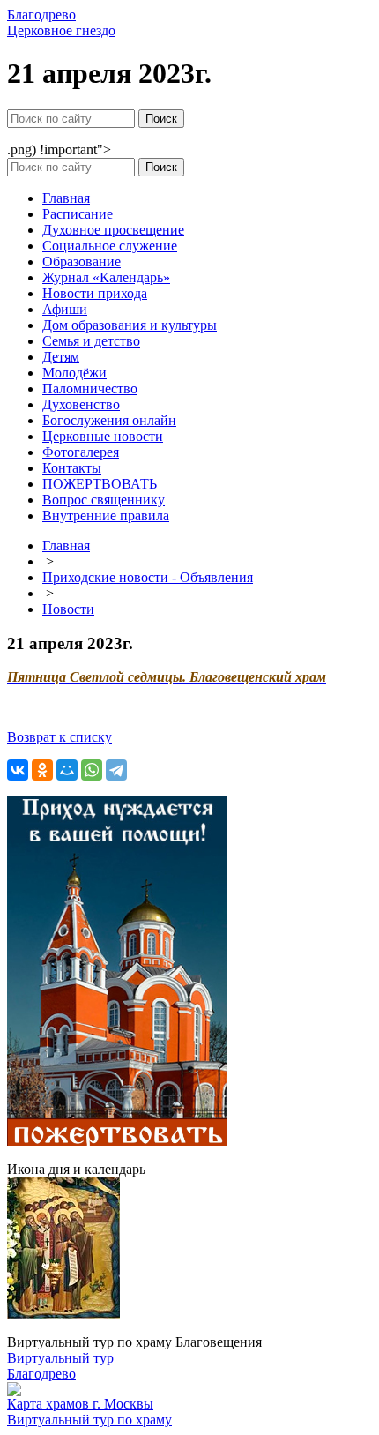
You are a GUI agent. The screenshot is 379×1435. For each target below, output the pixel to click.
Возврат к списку (59, 736)
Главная (66, 198)
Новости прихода (94, 293)
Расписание (77, 213)
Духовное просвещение (113, 229)
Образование (81, 261)
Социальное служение (109, 245)
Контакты (71, 467)
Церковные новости (102, 436)
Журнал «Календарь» (106, 277)
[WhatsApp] (91, 770)
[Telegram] (116, 770)
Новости (68, 609)
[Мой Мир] (67, 770)
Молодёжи (74, 372)
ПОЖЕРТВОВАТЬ (99, 483)
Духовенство (81, 404)
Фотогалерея (80, 452)
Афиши (64, 309)
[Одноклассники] (42, 770)
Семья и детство (91, 340)
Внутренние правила (105, 515)
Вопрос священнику (103, 499)
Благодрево (41, 1373)
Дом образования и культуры (129, 325)
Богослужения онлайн (109, 420)
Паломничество (89, 388)
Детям (60, 356)
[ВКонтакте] (17, 770)
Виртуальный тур (60, 1357)
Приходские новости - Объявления (147, 577)
